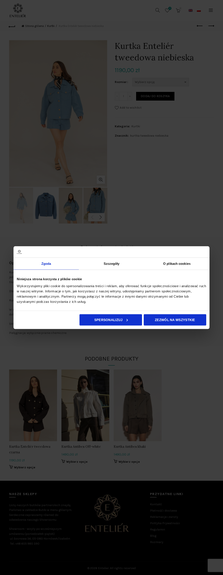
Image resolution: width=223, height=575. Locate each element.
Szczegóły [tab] (112, 263)
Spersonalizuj (108, 319)
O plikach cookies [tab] (177, 263)
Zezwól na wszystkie (175, 319)
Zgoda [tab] (46, 263)
